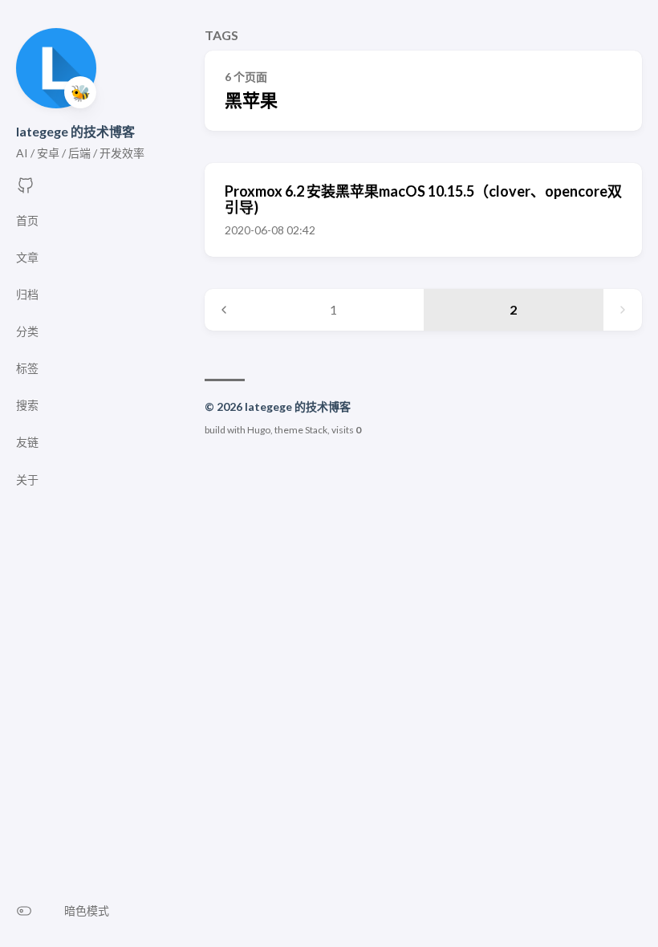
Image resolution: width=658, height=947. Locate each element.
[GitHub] (25, 189)
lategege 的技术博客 (75, 131)
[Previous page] (224, 310)
